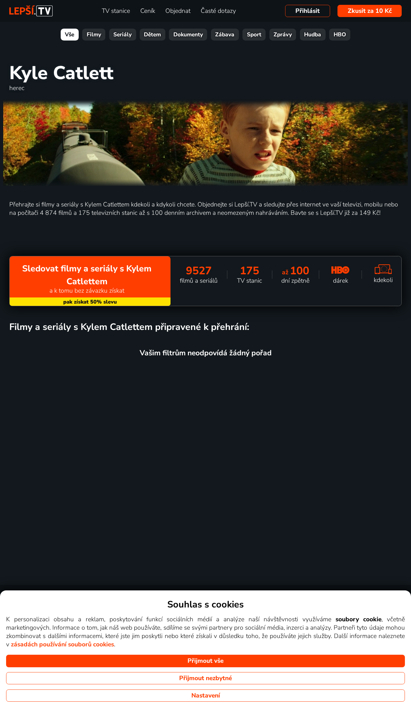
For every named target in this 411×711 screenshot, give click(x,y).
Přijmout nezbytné (205, 678)
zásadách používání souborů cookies (62, 644)
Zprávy (283, 34)
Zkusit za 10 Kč (370, 11)
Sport (254, 34)
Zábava (224, 34)
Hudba (312, 34)
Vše (69, 34)
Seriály (122, 34)
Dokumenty (188, 34)
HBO (340, 34)
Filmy (94, 34)
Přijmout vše (205, 661)
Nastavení (205, 695)
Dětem (152, 34)
